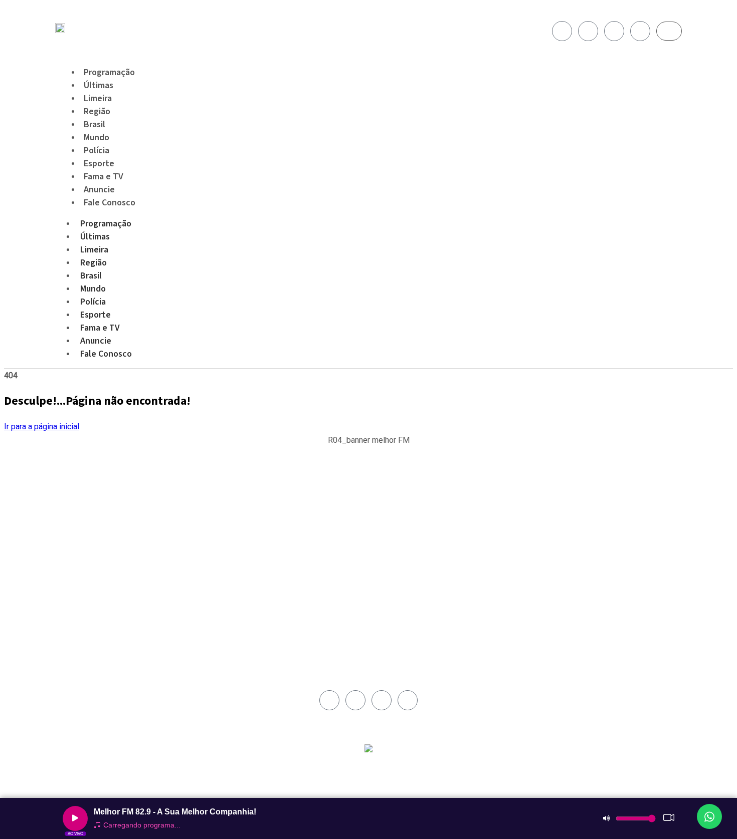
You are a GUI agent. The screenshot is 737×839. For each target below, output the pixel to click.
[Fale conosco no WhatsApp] (709, 816)
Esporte (95, 315)
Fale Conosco (109, 202)
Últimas (95, 236)
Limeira (94, 249)
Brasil (91, 275)
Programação (105, 223)
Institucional (392, 500)
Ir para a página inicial (41, 426)
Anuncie (95, 341)
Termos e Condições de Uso (415, 546)
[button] (369, 445)
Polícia (93, 302)
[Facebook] (562, 31)
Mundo (93, 289)
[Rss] (640, 31)
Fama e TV (100, 328)
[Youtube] (614, 31)
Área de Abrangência (404, 512)
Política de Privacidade (407, 535)
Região (93, 262)
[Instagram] (588, 31)
